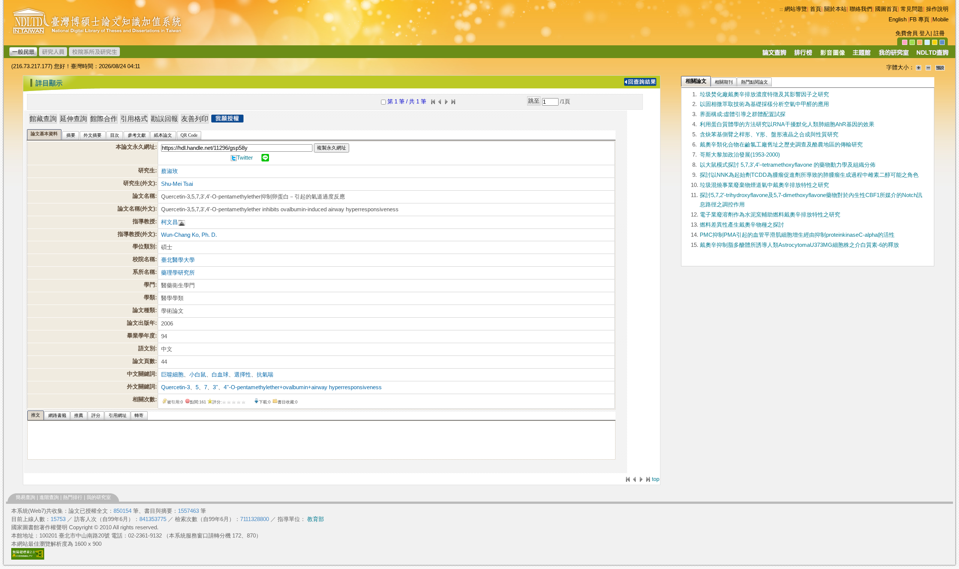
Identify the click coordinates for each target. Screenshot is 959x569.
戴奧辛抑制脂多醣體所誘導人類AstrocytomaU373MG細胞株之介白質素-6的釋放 (799, 245)
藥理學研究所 (178, 273)
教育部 (315, 519)
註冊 (939, 33)
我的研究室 (99, 497)
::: (781, 9)
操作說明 (937, 9)
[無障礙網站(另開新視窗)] (27, 558)
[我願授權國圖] (227, 120)
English (898, 19)
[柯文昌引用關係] (181, 222)
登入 (925, 33)
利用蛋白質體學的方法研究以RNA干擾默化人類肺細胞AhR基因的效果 (787, 124)
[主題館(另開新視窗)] (861, 55)
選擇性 (242, 375)
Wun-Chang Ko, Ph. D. (189, 235)
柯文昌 (169, 222)
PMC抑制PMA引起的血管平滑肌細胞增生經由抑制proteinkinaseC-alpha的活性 (797, 235)
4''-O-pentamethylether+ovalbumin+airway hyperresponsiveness (303, 387)
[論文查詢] (774, 55)
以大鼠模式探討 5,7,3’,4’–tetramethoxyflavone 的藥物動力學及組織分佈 (787, 165)
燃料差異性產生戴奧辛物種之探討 (742, 225)
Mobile (940, 19)
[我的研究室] (893, 55)
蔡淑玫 (169, 171)
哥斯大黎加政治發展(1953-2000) (740, 155)
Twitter (245, 158)
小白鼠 (197, 375)
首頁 (815, 9)
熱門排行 (72, 497)
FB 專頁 (919, 19)
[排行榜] (803, 55)
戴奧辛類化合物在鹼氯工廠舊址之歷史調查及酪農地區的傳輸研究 (781, 145)
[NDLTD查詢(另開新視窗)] (932, 55)
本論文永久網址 (135, 147)
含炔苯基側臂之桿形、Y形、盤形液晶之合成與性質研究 (769, 134)
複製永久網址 (331, 148)
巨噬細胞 (172, 375)
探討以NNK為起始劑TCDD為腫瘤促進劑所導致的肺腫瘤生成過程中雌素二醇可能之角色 (809, 175)
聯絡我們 (861, 9)
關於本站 (835, 9)
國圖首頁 (886, 9)
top (655, 479)
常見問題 (912, 9)
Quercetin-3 (175, 387)
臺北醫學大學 (178, 260)
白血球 (220, 375)
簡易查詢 (25, 497)
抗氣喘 (265, 375)
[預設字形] (940, 67)
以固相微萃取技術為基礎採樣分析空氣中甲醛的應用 (764, 104)
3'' (215, 387)
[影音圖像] (833, 55)
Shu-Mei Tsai (177, 184)
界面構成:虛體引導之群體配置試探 (743, 114)
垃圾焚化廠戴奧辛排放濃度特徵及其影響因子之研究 (764, 94)
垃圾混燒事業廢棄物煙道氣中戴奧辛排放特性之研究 (764, 185)
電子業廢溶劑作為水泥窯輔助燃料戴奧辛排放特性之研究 (770, 215)
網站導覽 (795, 9)
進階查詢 (49, 497)
